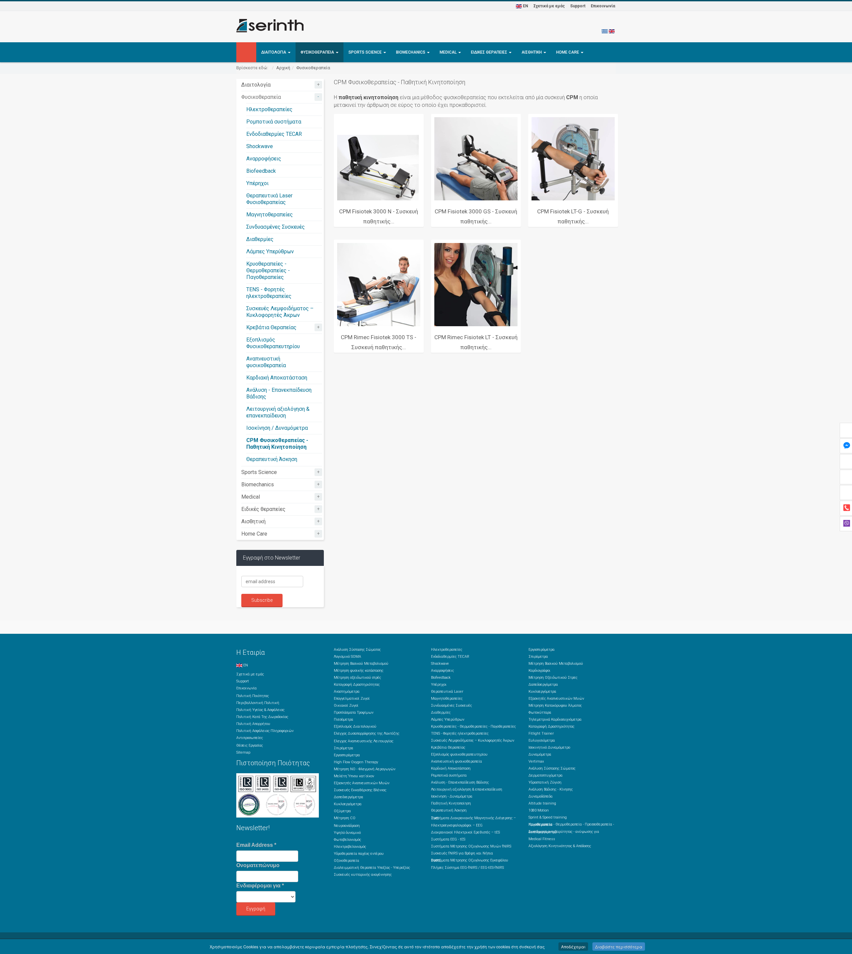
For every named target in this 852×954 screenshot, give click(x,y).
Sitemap (243, 752)
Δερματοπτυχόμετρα (545, 775)
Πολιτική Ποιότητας (252, 696)
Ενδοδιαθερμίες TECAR (274, 134)
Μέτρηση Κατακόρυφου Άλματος (555, 705)
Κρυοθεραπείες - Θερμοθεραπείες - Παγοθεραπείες (268, 270)
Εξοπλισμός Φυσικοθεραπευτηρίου (273, 343)
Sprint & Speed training (548, 817)
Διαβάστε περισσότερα (618, 946)
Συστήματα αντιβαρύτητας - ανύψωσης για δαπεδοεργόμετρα (564, 832)
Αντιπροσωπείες (249, 738)
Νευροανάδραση (347, 826)
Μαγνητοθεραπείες (269, 214)
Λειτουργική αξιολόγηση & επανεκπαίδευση (278, 412)
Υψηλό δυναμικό (347, 833)
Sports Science (365, 52)
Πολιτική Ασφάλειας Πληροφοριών (265, 731)
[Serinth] (270, 25)
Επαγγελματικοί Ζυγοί (352, 698)
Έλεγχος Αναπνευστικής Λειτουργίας (363, 741)
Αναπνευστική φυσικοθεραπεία (266, 362)
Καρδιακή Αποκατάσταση (276, 377)
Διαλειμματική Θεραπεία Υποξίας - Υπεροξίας (372, 867)
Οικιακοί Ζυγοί (346, 705)
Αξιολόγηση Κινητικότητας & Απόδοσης (560, 846)
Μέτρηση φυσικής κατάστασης (358, 670)
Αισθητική (532, 52)
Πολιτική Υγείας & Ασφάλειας (260, 710)
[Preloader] (378, 158)
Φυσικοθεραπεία (318, 52)
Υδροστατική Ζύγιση (545, 782)
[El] (605, 31)
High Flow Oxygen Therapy (356, 762)
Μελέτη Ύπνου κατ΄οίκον (354, 776)
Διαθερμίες (260, 239)
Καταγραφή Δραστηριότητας (357, 684)
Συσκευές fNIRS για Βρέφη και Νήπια (462, 853)
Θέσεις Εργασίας (249, 745)
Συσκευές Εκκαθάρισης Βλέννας (360, 790)
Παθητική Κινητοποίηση (451, 803)
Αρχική (283, 67)
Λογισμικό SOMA (347, 656)
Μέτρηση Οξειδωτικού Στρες (553, 677)
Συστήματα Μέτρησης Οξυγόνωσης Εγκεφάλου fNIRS (469, 860)
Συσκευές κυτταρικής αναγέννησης (363, 874)
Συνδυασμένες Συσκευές (275, 227)
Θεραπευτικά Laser (447, 691)
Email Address (256, 845)
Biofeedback (261, 171)
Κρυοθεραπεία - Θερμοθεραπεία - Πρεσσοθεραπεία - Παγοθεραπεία (571, 824)
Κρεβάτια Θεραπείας (271, 327)
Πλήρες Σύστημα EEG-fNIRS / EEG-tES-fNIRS (467, 867)
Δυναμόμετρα (540, 754)
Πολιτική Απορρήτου (253, 724)
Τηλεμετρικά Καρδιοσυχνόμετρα (555, 719)
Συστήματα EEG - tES (448, 839)
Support (577, 6)
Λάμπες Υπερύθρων (270, 251)
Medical (449, 52)
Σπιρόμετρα (343, 748)
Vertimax (536, 761)
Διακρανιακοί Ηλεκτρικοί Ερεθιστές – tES (465, 832)
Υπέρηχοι (257, 183)
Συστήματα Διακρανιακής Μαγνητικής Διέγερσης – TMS (473, 818)
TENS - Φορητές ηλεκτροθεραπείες (269, 292)
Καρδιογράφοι (539, 670)
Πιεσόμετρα (343, 719)
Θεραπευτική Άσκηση (271, 459)
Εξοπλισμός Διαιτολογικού (355, 726)
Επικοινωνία (603, 6)
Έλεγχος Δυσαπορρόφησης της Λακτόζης (366, 733)
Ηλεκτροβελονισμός (350, 846)
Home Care (568, 52)
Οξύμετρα (342, 811)
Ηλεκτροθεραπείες (269, 109)
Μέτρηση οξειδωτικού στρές (357, 677)
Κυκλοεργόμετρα (347, 804)
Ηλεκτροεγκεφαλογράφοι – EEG (457, 825)
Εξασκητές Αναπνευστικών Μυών (361, 783)
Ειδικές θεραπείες (489, 52)
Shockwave (259, 146)
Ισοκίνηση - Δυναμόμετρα (451, 796)
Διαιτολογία (274, 52)
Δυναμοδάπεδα (540, 796)
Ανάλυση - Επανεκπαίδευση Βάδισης (460, 782)
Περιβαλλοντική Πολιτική (257, 703)
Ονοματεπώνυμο (258, 865)
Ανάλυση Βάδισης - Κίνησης (551, 789)
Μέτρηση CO (344, 818)
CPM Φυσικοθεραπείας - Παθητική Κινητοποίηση (277, 443)
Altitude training (542, 803)
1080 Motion (539, 810)
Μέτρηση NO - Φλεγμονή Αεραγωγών (364, 769)
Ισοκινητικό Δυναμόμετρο (549, 747)
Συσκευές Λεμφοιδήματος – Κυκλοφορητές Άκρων (280, 311)
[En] (612, 31)
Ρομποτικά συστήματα (273, 122)
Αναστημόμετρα (346, 691)
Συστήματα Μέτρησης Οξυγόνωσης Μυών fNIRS (471, 846)
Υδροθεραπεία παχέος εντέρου (359, 853)
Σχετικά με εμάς (549, 6)
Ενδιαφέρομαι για (260, 885)
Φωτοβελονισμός (347, 839)
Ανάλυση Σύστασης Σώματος (357, 649)
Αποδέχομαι (573, 946)
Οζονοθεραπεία (346, 860)
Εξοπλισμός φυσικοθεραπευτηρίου (459, 754)
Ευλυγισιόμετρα (542, 740)
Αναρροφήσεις (263, 158)
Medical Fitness (542, 839)
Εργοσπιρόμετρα (347, 755)
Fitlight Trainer (541, 733)
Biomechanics (411, 52)
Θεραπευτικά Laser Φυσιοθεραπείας (269, 198)
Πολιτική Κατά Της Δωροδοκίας (262, 717)
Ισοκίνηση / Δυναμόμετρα (277, 428)
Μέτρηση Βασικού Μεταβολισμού (361, 663)
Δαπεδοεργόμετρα (348, 797)
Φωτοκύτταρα (540, 712)
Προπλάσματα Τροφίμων (353, 712)
